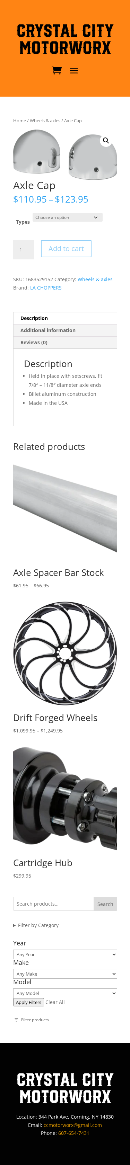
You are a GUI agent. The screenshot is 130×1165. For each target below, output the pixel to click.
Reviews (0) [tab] (33, 342)
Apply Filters (28, 1002)
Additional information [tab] (48, 330)
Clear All (55, 1002)
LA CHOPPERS (46, 287)
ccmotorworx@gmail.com (73, 1125)
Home (19, 120)
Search (105, 904)
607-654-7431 (73, 1133)
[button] (106, 140)
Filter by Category (38, 925)
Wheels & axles (45, 120)
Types (23, 222)
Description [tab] (34, 318)
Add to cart (66, 248)
